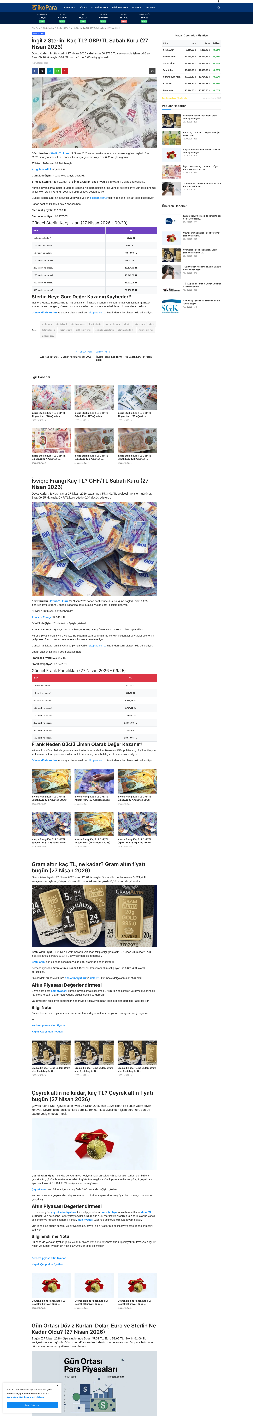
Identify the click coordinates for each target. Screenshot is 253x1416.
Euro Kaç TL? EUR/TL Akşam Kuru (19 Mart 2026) (201, 134)
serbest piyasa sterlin (104, 330)
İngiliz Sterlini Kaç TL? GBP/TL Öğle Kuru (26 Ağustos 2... (91, 457)
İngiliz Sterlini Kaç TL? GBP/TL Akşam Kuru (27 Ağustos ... (134, 414)
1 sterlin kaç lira (48, 330)
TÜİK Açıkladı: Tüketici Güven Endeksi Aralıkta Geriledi (202, 285)
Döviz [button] (82, 7)
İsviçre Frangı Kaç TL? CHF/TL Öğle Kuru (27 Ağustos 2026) (134, 798)
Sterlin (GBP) (62, 28)
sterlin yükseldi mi (126, 330)
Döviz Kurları (48, 28)
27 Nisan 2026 (48, 336)
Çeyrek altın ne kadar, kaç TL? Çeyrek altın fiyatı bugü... (48, 1302)
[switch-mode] (219, 1)
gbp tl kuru (140, 324)
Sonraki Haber (103, 352)
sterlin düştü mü (146, 330)
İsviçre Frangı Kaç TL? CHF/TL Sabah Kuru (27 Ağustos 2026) (49, 841)
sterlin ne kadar (78, 324)
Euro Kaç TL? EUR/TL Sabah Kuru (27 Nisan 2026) (66, 356)
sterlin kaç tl (61, 324)
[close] (57, 1385)
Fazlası (149, 7)
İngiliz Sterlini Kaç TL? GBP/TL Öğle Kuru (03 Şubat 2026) (200, 168)
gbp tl (151, 324)
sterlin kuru (47, 324)
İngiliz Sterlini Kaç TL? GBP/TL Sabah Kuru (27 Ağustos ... (91, 414)
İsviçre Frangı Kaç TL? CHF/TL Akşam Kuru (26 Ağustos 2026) (92, 841)
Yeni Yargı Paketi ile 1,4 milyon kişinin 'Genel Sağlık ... (201, 302)
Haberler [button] (68, 7)
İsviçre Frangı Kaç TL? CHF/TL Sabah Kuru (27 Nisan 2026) (124, 358)
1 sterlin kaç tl (66, 330)
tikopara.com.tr (99, 197)
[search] (218, 7)
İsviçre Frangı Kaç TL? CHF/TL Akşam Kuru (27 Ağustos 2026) (92, 798)
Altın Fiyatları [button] (98, 7)
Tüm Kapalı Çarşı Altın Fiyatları (175, 98)
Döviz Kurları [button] (119, 7)
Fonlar (135, 7)
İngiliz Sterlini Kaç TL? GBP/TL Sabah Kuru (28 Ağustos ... (134, 457)
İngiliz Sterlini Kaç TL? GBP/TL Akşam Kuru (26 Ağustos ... (48, 414)
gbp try (127, 324)
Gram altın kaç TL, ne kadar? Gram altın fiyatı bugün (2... (51, 1069)
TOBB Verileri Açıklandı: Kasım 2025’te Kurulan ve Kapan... (202, 185)
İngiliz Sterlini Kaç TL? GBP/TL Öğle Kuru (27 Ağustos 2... (48, 457)
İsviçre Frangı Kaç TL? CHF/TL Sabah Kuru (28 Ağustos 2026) (49, 798)
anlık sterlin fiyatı (83, 330)
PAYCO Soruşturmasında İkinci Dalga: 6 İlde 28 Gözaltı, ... (202, 217)
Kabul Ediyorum (32, 1405)
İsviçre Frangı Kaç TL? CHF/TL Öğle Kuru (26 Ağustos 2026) (134, 841)
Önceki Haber (86, 352)
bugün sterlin (95, 324)
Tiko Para (36, 28)
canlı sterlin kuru (112, 324)
